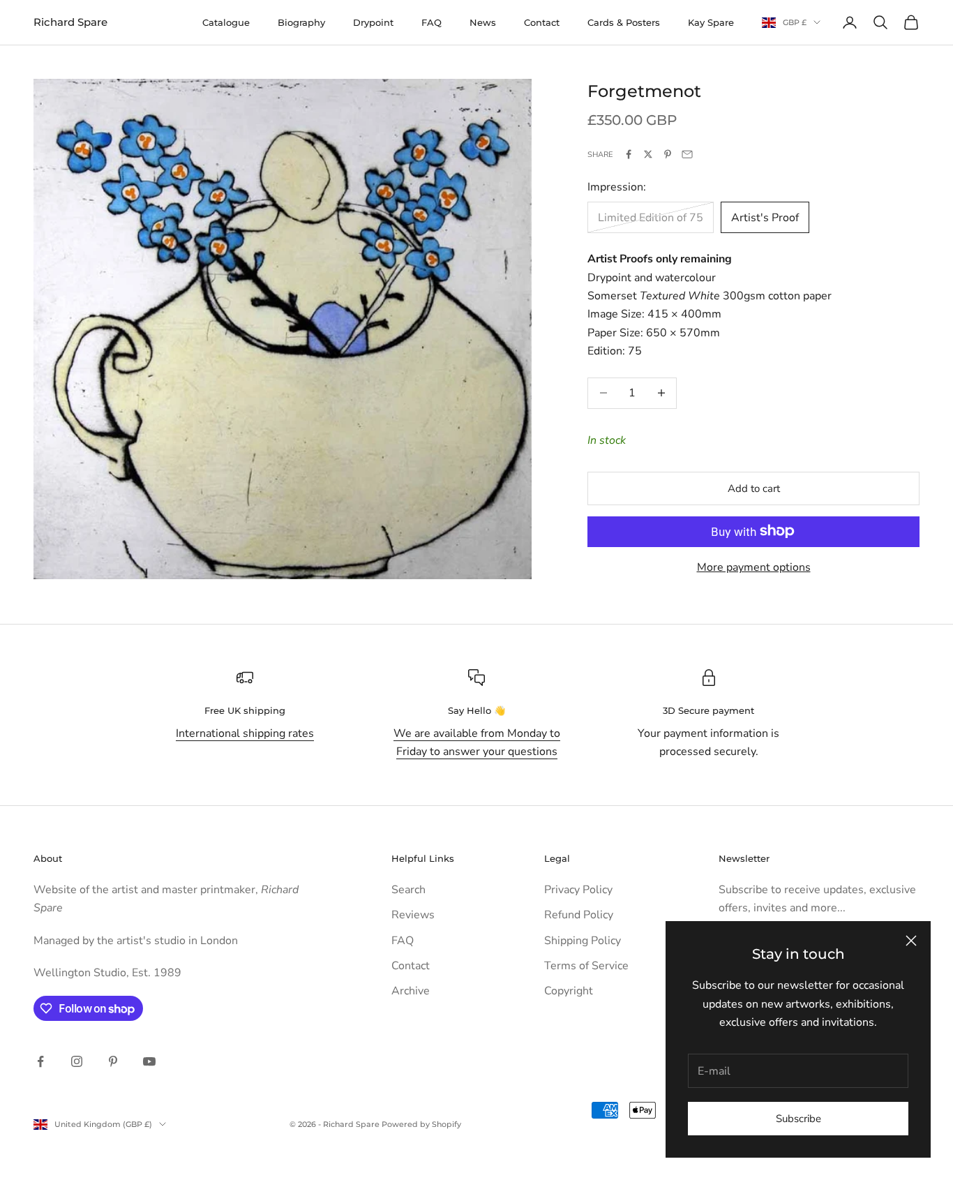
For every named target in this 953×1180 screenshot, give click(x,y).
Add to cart (754, 488)
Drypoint (373, 22)
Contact (542, 22)
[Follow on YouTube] (149, 1061)
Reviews (413, 915)
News (483, 22)
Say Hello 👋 (476, 710)
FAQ (431, 22)
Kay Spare (711, 22)
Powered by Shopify (421, 1124)
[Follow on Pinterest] (113, 1061)
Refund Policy (578, 915)
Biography (301, 22)
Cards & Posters (623, 22)
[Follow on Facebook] (40, 1061)
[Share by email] (687, 154)
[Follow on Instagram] (77, 1061)
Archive (410, 991)
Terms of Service (586, 965)
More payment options (754, 566)
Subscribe (798, 1119)
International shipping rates (245, 733)
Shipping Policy (582, 940)
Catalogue (226, 22)
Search (408, 889)
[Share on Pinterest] (667, 154)
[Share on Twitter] (648, 154)
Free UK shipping (244, 710)
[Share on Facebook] (628, 154)
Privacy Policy (578, 889)
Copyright (568, 991)
